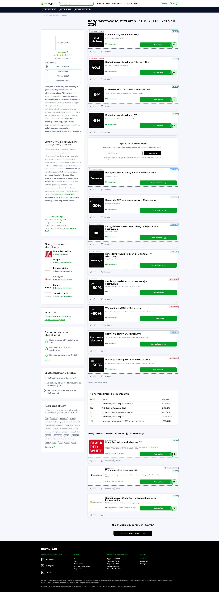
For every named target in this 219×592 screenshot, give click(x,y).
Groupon (76, 422)
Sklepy (127, 4)
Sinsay (64, 439)
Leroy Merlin (75, 435)
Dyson (67, 442)
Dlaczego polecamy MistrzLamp (58, 316)
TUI (79, 432)
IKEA (58, 432)
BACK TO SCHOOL (65, 9)
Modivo (65, 432)
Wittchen (48, 435)
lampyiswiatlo (109, 496)
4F (53, 432)
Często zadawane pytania (55, 320)
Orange (73, 432)
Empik (47, 432)
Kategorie (116, 4)
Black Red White (66, 428)
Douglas (48, 428)
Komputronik (66, 422)
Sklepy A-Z (50, 447)
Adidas (47, 442)
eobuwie (48, 422)
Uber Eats (56, 439)
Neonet (67, 435)
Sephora (56, 428)
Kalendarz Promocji (82, 9)
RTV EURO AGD (50, 425)
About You (68, 425)
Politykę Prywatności (133, 157)
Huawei (72, 418)
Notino (71, 439)
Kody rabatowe (103, 4)
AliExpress (57, 422)
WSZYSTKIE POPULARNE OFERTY (133, 533)
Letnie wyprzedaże (49, 9)
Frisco (60, 442)
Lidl (47, 418)
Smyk (74, 442)
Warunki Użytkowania (148, 157)
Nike (75, 428)
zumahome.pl (109, 468)
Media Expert (57, 435)
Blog (136, 4)
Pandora (48, 439)
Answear (59, 425)
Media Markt (63, 418)
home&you (54, 418)
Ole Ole (76, 425)
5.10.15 (54, 442)
